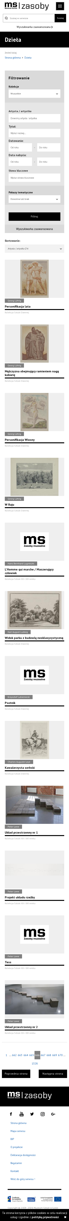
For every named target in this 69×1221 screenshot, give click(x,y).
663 (20, 1055)
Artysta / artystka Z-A (18, 248)
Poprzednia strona (16, 1073)
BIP (12, 1139)
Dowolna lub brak (20, 199)
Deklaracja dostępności (23, 1155)
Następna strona (53, 1073)
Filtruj (34, 216)
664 (26, 1055)
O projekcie (17, 1147)
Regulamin (16, 1163)
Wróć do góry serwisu (23, 1179)
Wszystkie (16, 93)
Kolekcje (14, 86)
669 (54, 1055)
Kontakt (15, 1171)
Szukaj (60, 18)
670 (60, 1055)
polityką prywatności (45, 1217)
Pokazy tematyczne (21, 192)
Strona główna (13, 57)
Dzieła (28, 57)
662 (14, 1055)
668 (49, 1055)
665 (31, 1055)
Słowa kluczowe (18, 170)
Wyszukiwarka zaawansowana (34, 27)
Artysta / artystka (20, 111)
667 (43, 1055)
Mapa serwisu (18, 1131)
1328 (34, 1063)
